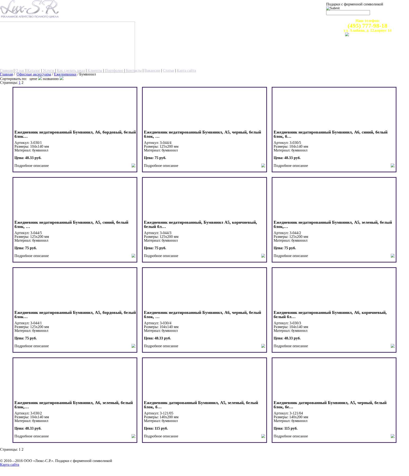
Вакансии (152, 70)
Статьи (168, 70)
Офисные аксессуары (34, 74)
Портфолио (114, 70)
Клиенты (95, 70)
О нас (20, 70)
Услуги (48, 70)
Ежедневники (65, 74)
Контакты (134, 70)
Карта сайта (186, 70)
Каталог (33, 70)
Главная (6, 70)
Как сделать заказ (71, 70)
